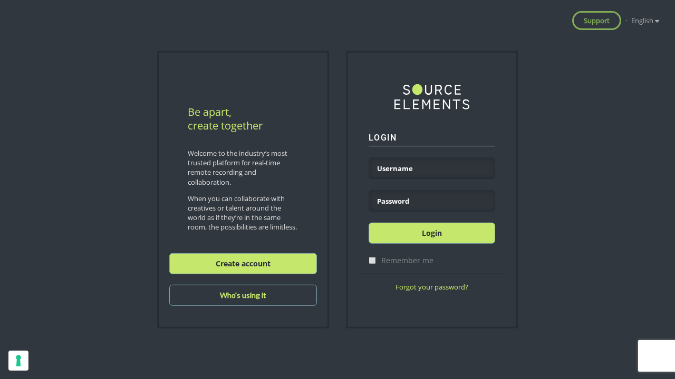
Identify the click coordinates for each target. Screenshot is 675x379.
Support (597, 20)
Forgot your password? (432, 287)
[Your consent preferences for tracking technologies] (18, 361)
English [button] (643, 20)
